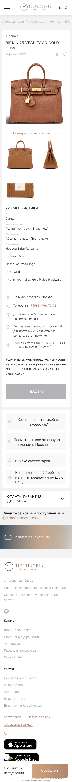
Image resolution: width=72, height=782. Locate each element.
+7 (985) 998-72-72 (42, 305)
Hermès (12, 36)
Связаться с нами (40, 717)
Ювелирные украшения (22, 637)
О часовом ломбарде (18, 580)
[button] (7, 7)
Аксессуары (13, 644)
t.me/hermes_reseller (25, 518)
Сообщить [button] (49, 770)
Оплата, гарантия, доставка (24, 498)
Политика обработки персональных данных (35, 588)
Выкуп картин (14, 699)
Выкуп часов (13, 685)
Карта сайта (12, 717)
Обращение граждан (18, 724)
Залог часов (13, 692)
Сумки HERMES (15, 657)
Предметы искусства (20, 650)
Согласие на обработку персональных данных (31, 597)
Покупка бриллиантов (20, 678)
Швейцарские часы (19, 630)
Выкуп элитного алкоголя (23, 705)
